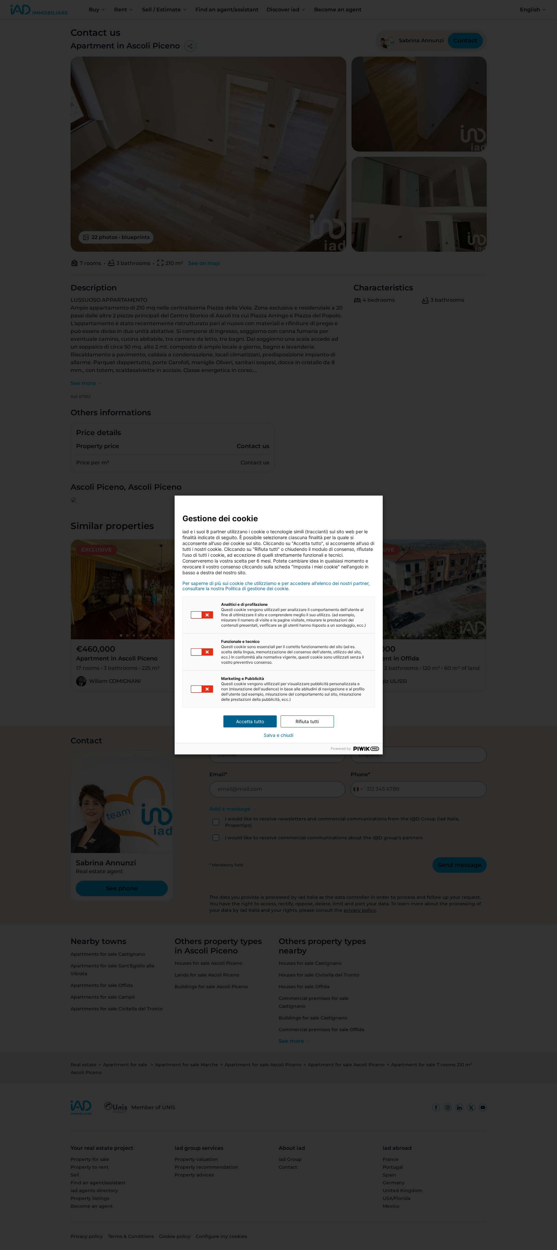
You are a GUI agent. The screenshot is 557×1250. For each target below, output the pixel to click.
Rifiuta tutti (307, 721)
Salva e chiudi (278, 735)
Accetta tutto (250, 721)
